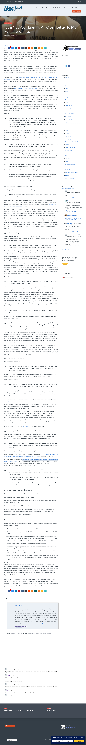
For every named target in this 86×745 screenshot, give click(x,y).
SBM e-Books (51, 711)
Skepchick (48, 633)
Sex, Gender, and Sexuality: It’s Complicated (18, 711)
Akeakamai (69, 223)
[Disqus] (31, 651)
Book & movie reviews (70, 85)
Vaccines (67, 175)
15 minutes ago (77, 197)
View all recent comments (68, 188)
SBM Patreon (78, 11)
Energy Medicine (69, 105)
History (67, 122)
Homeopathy (68, 125)
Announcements (69, 80)
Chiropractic (68, 91)
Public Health (68, 158)
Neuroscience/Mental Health (71, 141)
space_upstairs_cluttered (73, 234)
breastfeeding (31, 633)
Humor (66, 127)
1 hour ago (76, 231)
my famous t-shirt (27, 426)
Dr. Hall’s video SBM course (67, 60)
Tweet (6, 45)
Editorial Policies (46, 7)
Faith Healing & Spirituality (71, 113)
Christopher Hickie (71, 215)
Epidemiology (68, 108)
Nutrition (67, 144)
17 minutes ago (73, 211)
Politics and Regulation (70, 155)
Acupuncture (68, 77)
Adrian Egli (69, 200)
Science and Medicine (8, 23)
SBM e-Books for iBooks (70, 57)
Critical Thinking (68, 99)
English (66, 277)
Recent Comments (76, 7)
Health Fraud (68, 116)
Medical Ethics (68, 136)
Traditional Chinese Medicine (71, 172)
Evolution (67, 111)
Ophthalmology (68, 150)
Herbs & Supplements (70, 119)
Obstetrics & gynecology (70, 147)
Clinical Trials (68, 94)
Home (8, 1)
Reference (66, 7)
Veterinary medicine (69, 178)
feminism (36, 633)
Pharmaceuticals (69, 153)
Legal (66, 130)
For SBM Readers (57, 7)
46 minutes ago (73, 219)
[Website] (24, 626)
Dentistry (67, 102)
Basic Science (68, 83)
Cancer (66, 88)
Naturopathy (68, 139)
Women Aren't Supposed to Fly (40, 623)
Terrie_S (69, 191)
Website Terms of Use (19, 1)
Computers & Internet (70, 97)
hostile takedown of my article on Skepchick (25, 88)
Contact (12, 1)
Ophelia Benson (42, 633)
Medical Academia (69, 133)
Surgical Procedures (69, 169)
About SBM (36, 7)
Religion (67, 161)
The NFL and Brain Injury (69, 197)
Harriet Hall (6, 35)
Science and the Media (70, 167)
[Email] (26, 626)
